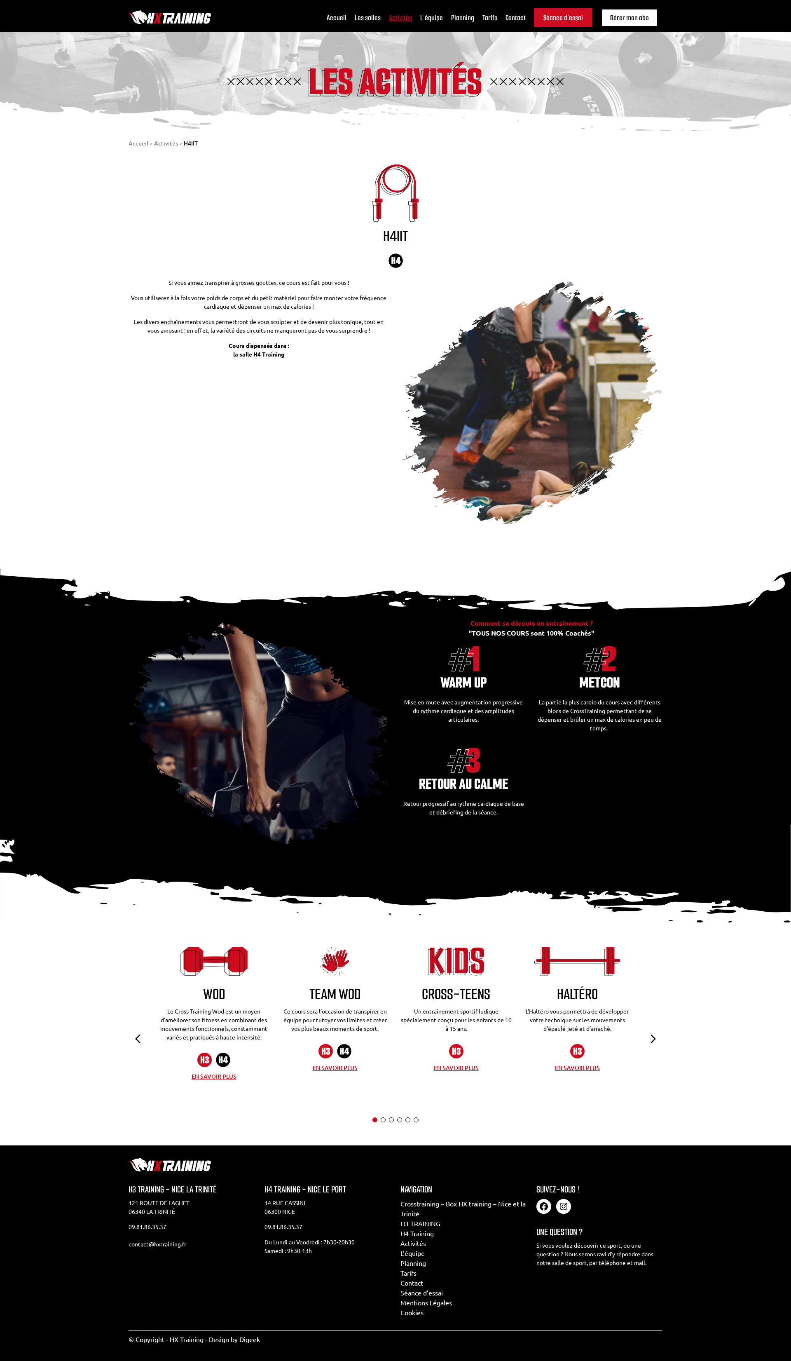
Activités (400, 18)
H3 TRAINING (420, 1223)
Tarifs (489, 18)
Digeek (249, 1339)
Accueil (336, 18)
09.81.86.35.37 (147, 1227)
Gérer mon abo (629, 18)
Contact (515, 18)
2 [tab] (383, 1119)
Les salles (368, 18)
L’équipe (431, 18)
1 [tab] (374, 1119)
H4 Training (417, 1233)
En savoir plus (214, 1076)
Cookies (412, 1312)
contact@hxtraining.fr (157, 1244)
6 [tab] (416, 1119)
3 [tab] (391, 1119)
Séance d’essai (563, 18)
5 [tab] (407, 1119)
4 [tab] (399, 1119)
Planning (462, 18)
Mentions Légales (426, 1303)
